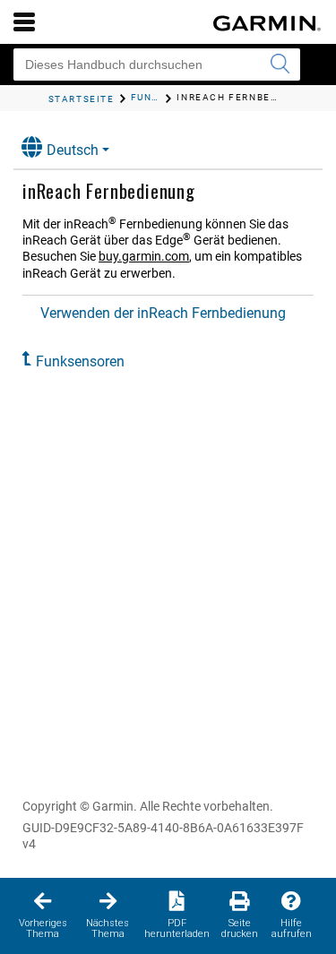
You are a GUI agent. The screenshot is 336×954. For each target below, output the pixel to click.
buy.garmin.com (144, 256)
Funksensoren (80, 361)
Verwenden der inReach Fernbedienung (163, 313)
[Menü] (24, 21)
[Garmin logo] (267, 23)
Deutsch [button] (73, 150)
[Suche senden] (279, 64)
